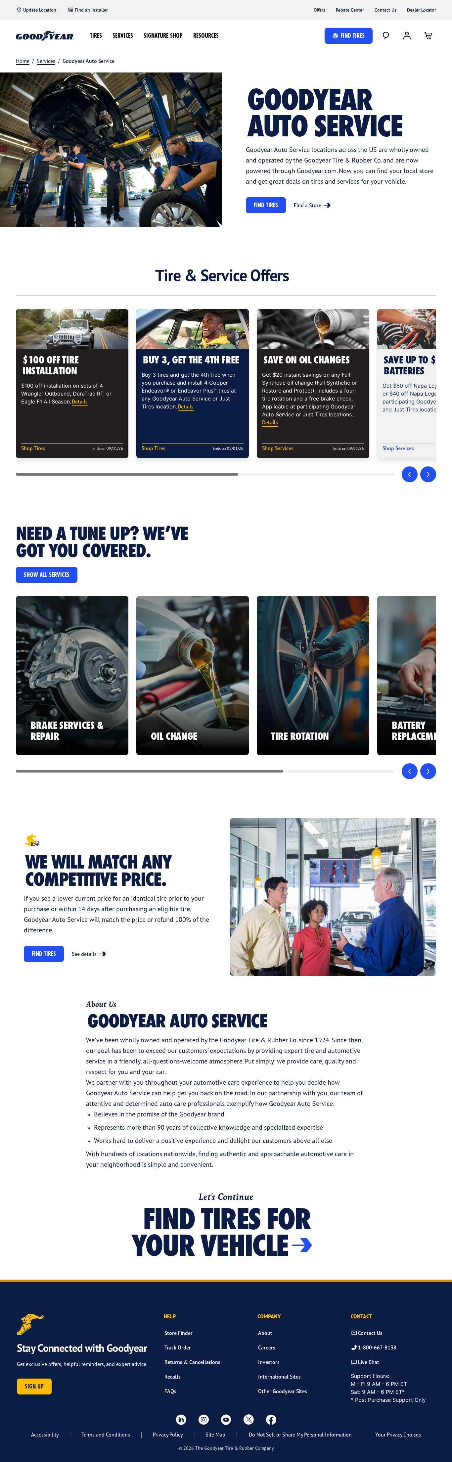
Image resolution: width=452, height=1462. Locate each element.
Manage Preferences (281, 1446)
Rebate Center (350, 10)
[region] (226, 1445)
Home (22, 61)
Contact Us (385, 10)
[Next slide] (428, 474)
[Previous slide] (410, 474)
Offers (319, 10)
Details (80, 401)
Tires (96, 35)
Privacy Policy (86, 1454)
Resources (206, 35)
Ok (385, 1446)
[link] (72, 675)
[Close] (441, 1444)
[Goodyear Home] (45, 36)
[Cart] (428, 36)
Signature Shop (163, 35)
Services (123, 35)
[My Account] (407, 36)
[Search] (386, 36)
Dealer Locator (421, 10)
